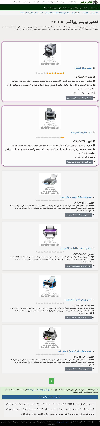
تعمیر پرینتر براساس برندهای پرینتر (57, 12)
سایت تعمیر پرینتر (62, 422)
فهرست (36, 2)
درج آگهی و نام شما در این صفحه (38, 389)
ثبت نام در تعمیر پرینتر (50, 2)
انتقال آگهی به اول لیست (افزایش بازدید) (79, 98)
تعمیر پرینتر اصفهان (83, 68)
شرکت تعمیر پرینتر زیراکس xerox (31, 12)
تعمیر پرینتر (96, 8)
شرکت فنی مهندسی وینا (80, 132)
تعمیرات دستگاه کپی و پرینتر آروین (76, 197)
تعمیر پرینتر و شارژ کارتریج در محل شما (74, 351)
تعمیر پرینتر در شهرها (53, 8)
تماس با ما (16, 2)
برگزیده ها (26, 2)
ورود (62, 2)
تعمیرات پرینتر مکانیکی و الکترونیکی (75, 248)
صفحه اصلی (72, 2)
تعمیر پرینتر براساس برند (69, 8)
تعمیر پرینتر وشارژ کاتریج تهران (78, 300)
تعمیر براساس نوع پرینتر (85, 8)
